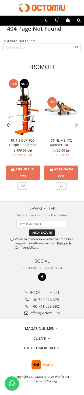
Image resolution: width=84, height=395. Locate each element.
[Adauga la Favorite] (23, 186)
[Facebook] (42, 277)
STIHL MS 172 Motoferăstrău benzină (61, 142)
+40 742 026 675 (44, 299)
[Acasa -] (42, 7)
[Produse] (6, 21)
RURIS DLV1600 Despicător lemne (23, 142)
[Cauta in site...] (79, 20)
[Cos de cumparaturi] (68, 20)
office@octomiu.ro (44, 313)
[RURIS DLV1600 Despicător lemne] (23, 107)
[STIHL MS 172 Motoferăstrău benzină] (61, 107)
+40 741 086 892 (44, 306)
